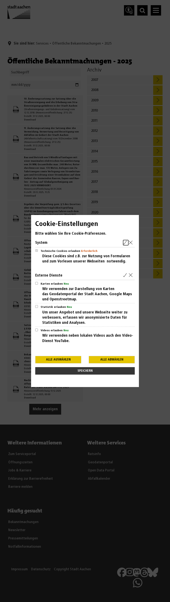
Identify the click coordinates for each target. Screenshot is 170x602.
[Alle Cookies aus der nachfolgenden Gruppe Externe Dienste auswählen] (125, 275)
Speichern (85, 370)
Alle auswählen (58, 359)
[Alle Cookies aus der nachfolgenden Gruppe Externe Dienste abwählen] (131, 275)
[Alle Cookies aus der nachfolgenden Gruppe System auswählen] (125, 242)
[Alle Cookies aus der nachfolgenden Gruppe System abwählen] (131, 242)
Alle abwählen (111, 359)
